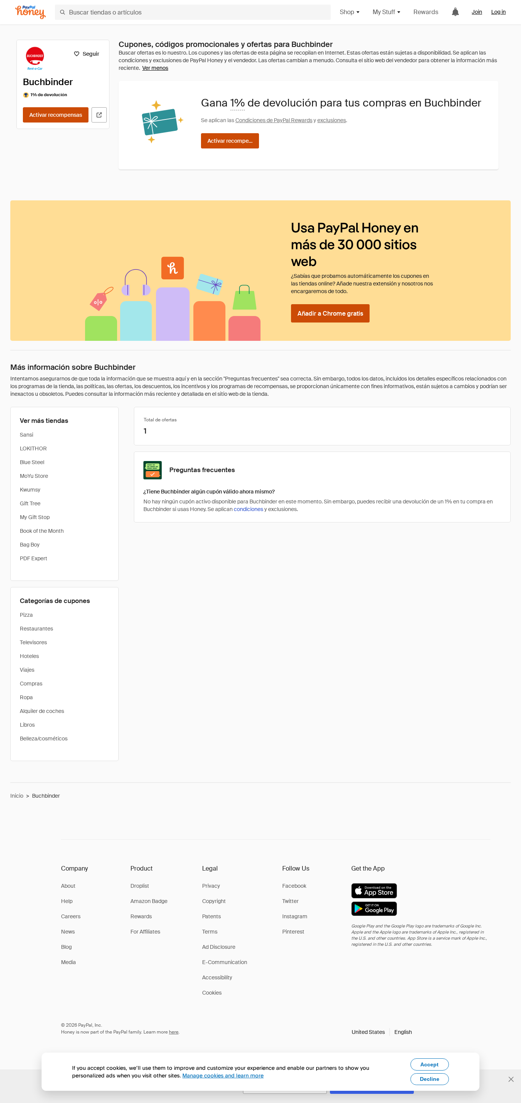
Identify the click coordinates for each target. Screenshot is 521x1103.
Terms (209, 931)
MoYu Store (34, 475)
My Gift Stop (35, 517)
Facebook (294, 885)
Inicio (16, 795)
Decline (429, 1079)
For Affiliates (145, 931)
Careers (70, 916)
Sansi (26, 434)
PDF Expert (33, 558)
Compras (31, 683)
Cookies (212, 992)
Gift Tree (30, 503)
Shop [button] (347, 12)
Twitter (290, 901)
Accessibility (217, 977)
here (173, 1032)
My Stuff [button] (384, 12)
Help (66, 901)
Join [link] (477, 11)
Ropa (26, 697)
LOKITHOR (33, 448)
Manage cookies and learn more (223, 1075)
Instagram (294, 916)
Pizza (26, 614)
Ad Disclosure (218, 946)
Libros (27, 724)
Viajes (27, 669)
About (68, 885)
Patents (211, 916)
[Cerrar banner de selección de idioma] (511, 1079)
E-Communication (224, 962)
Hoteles (29, 656)
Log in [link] (498, 11)
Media (68, 962)
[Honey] (30, 12)
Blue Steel (32, 462)
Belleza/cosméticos (44, 738)
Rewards (425, 12)
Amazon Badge (148, 901)
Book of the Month (42, 530)
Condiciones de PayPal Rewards (273, 120)
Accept (429, 1064)
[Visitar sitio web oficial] (99, 115)
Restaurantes (36, 628)
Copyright (214, 901)
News (68, 931)
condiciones (248, 509)
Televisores (33, 642)
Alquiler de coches (42, 711)
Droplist (139, 885)
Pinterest (293, 931)
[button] (382, 1032)
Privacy (211, 885)
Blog (66, 946)
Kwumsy (30, 489)
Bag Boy (30, 544)
